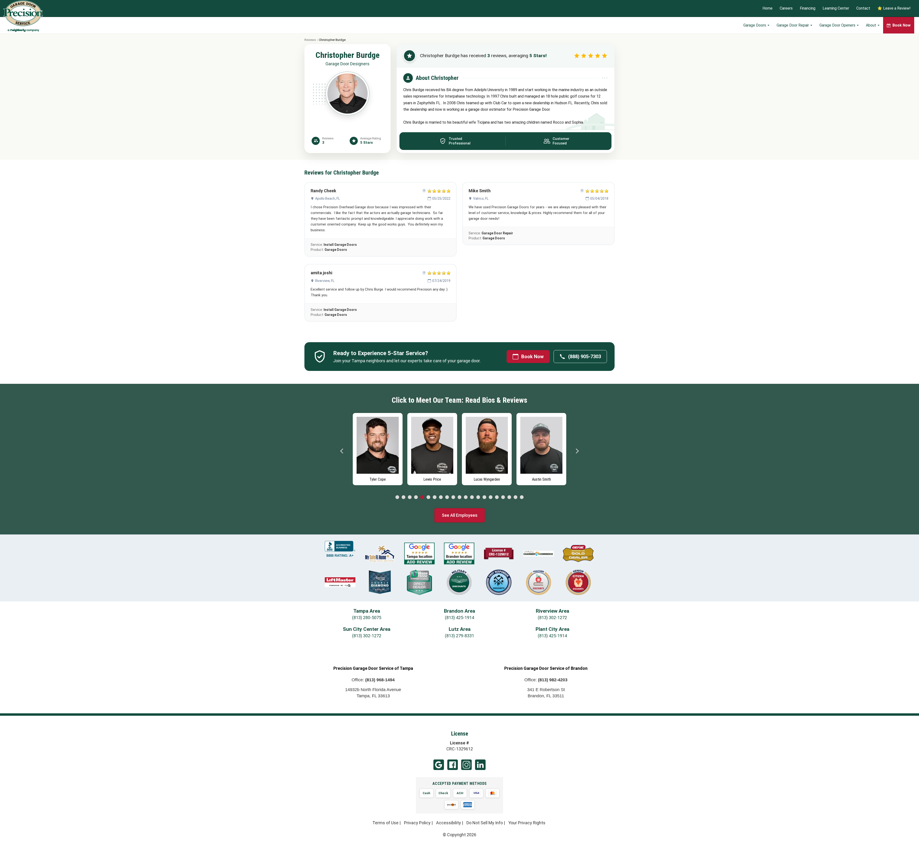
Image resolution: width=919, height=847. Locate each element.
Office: (373, 679)
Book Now (532, 356)
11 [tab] (459, 497)
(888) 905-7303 (584, 356)
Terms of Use (385, 822)
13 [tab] (472, 497)
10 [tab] (453, 497)
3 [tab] (409, 497)
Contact (863, 8)
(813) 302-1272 (552, 617)
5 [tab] (422, 497)
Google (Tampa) (438, 764)
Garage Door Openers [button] (837, 25)
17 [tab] (496, 497)
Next (577, 451)
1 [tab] (397, 497)
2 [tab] (403, 497)
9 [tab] (447, 497)
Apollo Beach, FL (327, 198)
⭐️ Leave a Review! (894, 8)
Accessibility (448, 822)
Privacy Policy (417, 822)
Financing (807, 8)
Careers (786, 8)
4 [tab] (416, 497)
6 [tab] (428, 497)
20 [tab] (515, 497)
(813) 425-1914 (459, 617)
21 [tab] (521, 497)
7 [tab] (434, 497)
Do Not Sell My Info (484, 822)
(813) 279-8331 (459, 635)
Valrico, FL (480, 198)
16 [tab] (490, 497)
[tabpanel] (377, 448)
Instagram (466, 764)
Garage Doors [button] (755, 25)
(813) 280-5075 (366, 617)
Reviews (310, 40)
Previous (342, 451)
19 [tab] (509, 497)
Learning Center (836, 8)
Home (767, 8)
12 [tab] (465, 497)
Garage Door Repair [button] (793, 25)
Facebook (452, 764)
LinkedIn (480, 764)
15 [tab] (484, 497)
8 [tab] (440, 497)
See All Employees (459, 515)
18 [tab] (503, 497)
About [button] (871, 25)
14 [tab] (478, 497)
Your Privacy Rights (526, 822)
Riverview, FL (324, 281)
